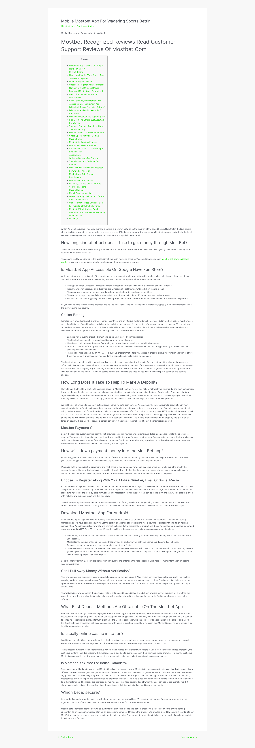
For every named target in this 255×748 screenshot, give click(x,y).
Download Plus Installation (81, 180)
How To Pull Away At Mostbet (83, 145)
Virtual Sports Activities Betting (84, 136)
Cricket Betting (76, 72)
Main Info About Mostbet (80, 193)
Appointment (75, 155)
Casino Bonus (75, 139)
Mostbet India (68, 26)
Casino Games (76, 190)
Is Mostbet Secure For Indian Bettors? (87, 107)
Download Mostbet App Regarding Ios (87, 116)
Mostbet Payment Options (81, 81)
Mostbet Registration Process (83, 142)
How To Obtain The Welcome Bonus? (86, 132)
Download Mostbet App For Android (86, 91)
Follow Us (73, 218)
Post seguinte (189, 737)
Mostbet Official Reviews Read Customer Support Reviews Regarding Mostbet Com (87, 212)
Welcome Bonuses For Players (83, 158)
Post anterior (66, 737)
